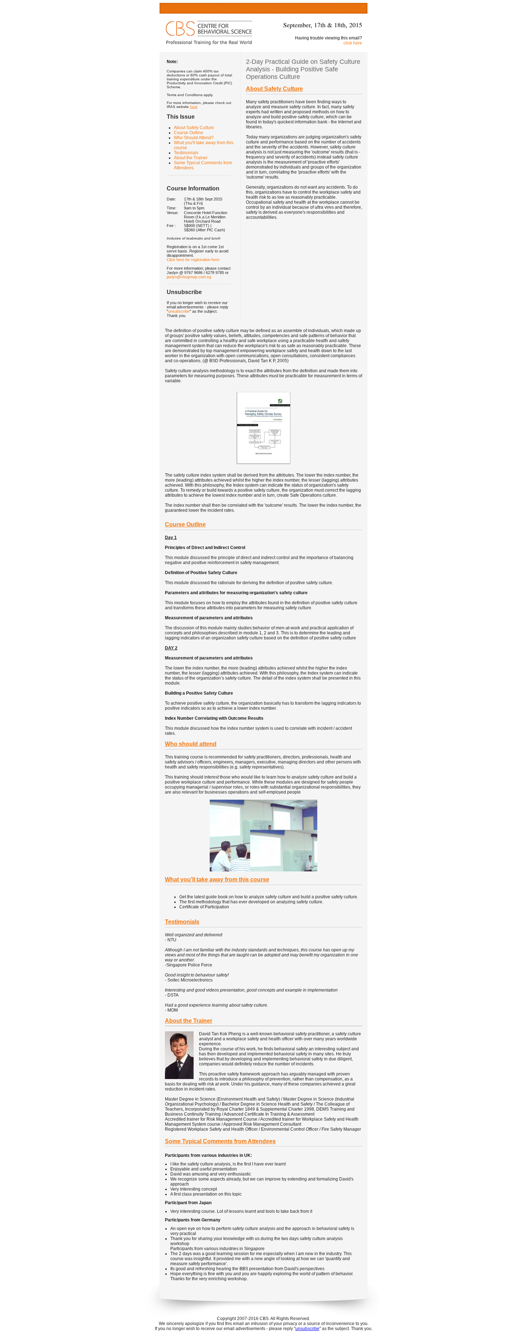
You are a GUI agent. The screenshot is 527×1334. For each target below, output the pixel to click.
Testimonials (186, 152)
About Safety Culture (194, 127)
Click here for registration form (193, 259)
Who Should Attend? (194, 137)
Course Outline (188, 132)
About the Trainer (191, 157)
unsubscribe (179, 311)
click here (352, 43)
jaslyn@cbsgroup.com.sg (189, 277)
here (194, 107)
